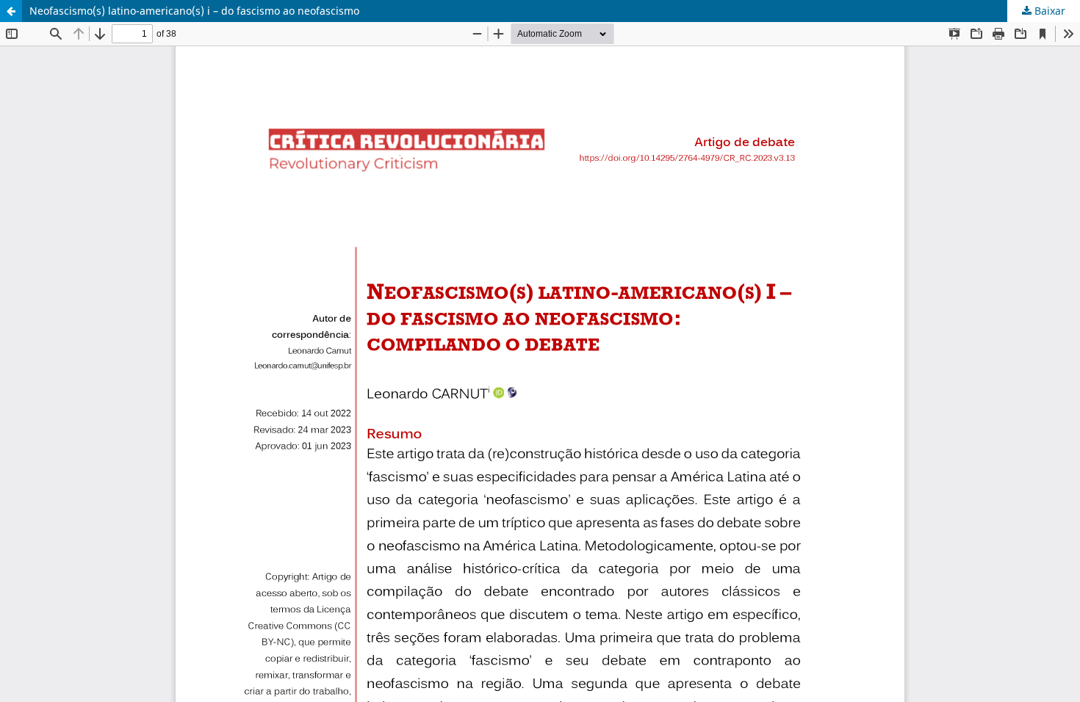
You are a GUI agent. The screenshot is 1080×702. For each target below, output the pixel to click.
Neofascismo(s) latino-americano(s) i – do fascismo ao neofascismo (194, 11)
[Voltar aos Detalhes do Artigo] (11, 11)
